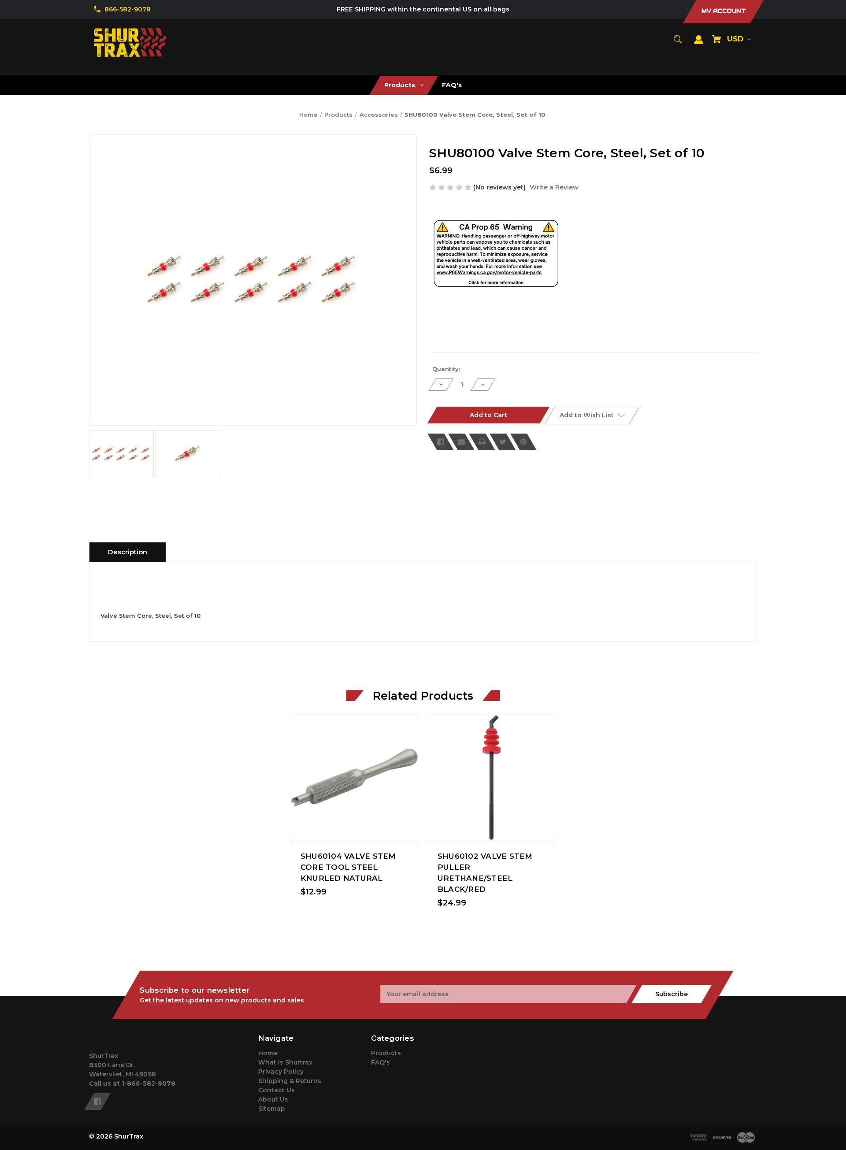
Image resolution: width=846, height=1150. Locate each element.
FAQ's (380, 1062)
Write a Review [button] (554, 187)
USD (736, 38)
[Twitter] (502, 442)
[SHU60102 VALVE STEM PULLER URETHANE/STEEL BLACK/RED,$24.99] (491, 777)
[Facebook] (440, 442)
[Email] (461, 442)
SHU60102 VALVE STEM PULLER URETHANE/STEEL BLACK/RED (485, 873)
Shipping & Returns (289, 1081)
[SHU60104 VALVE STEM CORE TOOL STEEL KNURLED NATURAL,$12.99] (354, 777)
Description (127, 552)
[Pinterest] (523, 442)
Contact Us (276, 1090)
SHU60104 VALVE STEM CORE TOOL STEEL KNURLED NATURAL (348, 867)
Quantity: (446, 368)
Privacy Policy (281, 1072)
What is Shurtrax (285, 1062)
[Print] (482, 442)
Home (268, 1053)
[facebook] (97, 1101)
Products (386, 1053)
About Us (273, 1099)
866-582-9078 (127, 9)
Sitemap (271, 1109)
